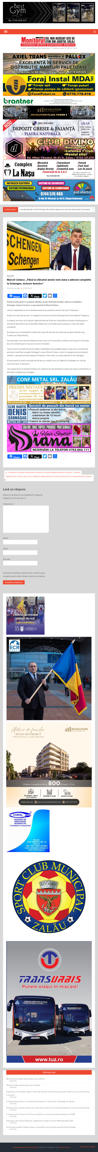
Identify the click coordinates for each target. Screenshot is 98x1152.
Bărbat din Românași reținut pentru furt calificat (25, 1079)
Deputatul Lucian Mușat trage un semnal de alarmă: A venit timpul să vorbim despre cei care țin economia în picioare (48, 1093)
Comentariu (8, 504)
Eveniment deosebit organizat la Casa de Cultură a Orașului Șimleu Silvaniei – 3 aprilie (44, 472)
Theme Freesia (64, 1147)
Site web (6, 559)
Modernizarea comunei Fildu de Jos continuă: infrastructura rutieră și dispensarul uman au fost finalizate (47, 1108)
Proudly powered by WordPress (25, 1147)
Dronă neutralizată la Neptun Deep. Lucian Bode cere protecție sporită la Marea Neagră (41, 1127)
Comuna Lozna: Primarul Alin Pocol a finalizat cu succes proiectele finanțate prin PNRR (40, 1114)
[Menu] (5, 31)
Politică (10, 276)
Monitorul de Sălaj (13, 288)
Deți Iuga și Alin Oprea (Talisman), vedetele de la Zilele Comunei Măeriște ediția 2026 (39, 1121)
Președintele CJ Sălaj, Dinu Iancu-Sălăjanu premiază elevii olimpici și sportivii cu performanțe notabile (49, 476)
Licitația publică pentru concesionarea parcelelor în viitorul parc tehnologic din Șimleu (40, 1101)
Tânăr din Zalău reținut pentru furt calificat (23, 1085)
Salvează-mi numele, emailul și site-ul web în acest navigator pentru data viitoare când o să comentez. (24, 574)
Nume (6, 538)
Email (6, 548)
